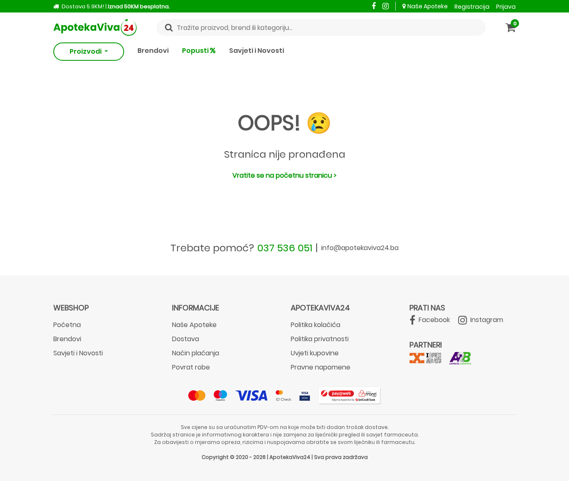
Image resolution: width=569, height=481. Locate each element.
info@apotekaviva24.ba (360, 248)
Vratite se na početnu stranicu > (284, 175)
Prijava (506, 6)
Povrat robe (191, 367)
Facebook (433, 320)
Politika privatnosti (320, 339)
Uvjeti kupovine (315, 353)
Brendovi (153, 50)
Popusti (196, 50)
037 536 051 (284, 248)
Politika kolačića (315, 325)
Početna (67, 325)
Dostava (185, 339)
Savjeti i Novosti (256, 50)
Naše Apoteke (427, 6)
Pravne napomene (320, 367)
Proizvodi (86, 51)
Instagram (486, 320)
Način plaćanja (195, 353)
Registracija (471, 6)
